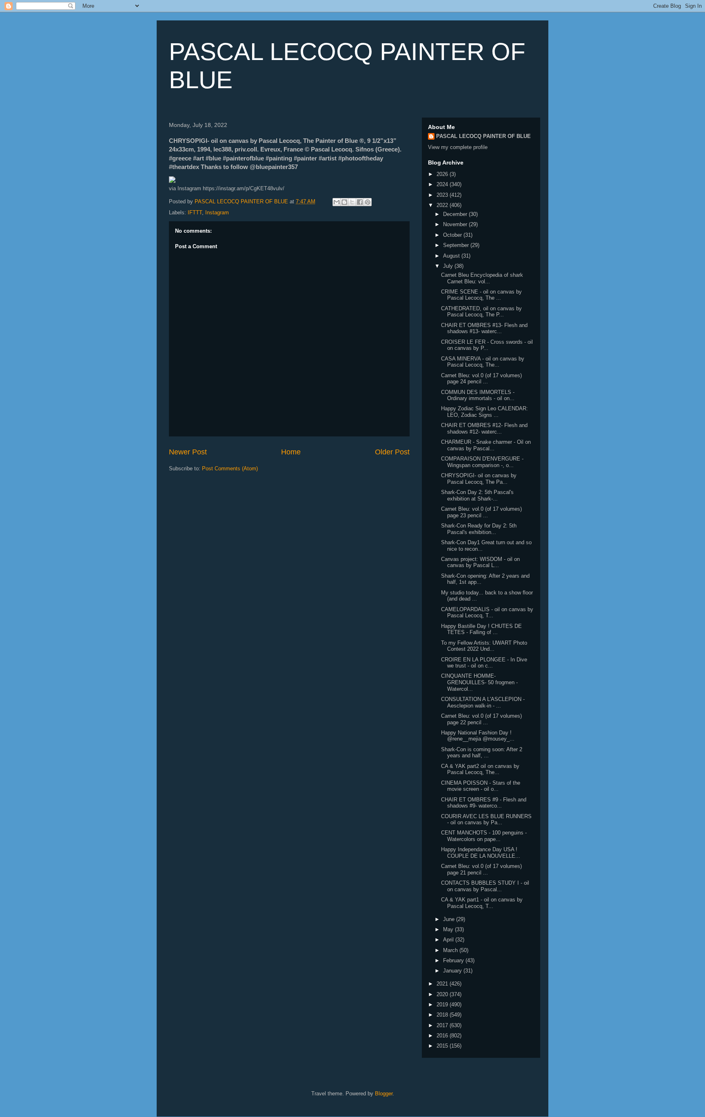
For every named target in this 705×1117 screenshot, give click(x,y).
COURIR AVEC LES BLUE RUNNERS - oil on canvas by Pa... (486, 819)
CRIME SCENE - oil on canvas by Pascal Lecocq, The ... (481, 295)
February (454, 960)
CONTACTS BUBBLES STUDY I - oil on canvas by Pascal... (485, 886)
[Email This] (337, 202)
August (452, 256)
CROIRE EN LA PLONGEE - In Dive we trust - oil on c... (484, 662)
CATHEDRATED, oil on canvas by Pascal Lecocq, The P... (481, 311)
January (453, 971)
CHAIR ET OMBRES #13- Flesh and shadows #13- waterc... (484, 328)
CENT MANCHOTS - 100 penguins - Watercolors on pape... (484, 836)
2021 (443, 984)
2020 (443, 994)
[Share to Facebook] (360, 202)
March (451, 950)
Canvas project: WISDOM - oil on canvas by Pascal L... (480, 562)
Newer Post (188, 452)
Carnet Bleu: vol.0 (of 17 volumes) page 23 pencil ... (481, 512)
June (449, 919)
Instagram (217, 212)
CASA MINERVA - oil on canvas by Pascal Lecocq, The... (482, 362)
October (453, 235)
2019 (443, 1004)
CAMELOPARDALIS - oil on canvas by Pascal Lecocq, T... (487, 612)
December (456, 214)
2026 (443, 174)
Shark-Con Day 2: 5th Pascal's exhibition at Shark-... (477, 495)
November (456, 224)
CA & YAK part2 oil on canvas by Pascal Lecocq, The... (480, 769)
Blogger (383, 1093)
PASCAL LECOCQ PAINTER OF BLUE (483, 136)
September (456, 245)
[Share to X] (352, 202)
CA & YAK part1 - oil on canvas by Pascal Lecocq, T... (482, 903)
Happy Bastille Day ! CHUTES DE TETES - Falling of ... (481, 629)
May (449, 929)
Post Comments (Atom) (230, 468)
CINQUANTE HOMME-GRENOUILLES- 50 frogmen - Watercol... (479, 682)
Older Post (392, 452)
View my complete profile (458, 147)
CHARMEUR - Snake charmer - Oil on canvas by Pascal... (486, 445)
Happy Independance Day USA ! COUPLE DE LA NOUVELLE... (480, 852)
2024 (443, 184)
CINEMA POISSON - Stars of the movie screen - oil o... (480, 786)
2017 (443, 1025)
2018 (443, 1015)
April (449, 940)
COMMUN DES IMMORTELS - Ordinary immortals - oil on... (477, 395)
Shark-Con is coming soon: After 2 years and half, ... (481, 752)
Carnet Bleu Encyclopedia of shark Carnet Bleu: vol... (482, 278)
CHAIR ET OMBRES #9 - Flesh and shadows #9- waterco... (483, 803)
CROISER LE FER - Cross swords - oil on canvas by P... (487, 345)
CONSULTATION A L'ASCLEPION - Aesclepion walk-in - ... (483, 702)
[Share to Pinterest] (368, 202)
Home (291, 452)
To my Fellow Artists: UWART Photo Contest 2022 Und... (484, 646)
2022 (443, 205)
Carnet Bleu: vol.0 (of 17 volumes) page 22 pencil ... (481, 719)
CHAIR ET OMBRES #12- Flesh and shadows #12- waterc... (484, 428)
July (448, 266)
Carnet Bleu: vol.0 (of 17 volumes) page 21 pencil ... (481, 869)
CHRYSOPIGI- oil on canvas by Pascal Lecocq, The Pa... (479, 478)
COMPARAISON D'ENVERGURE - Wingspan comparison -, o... (482, 462)
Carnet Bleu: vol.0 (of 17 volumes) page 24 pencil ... (481, 378)
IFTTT (195, 212)
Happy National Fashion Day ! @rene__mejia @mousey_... (477, 736)
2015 (443, 1046)
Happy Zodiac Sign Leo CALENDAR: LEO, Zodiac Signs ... (484, 411)
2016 (443, 1035)
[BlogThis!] (344, 202)
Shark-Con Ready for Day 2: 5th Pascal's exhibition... (479, 529)
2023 (443, 195)
